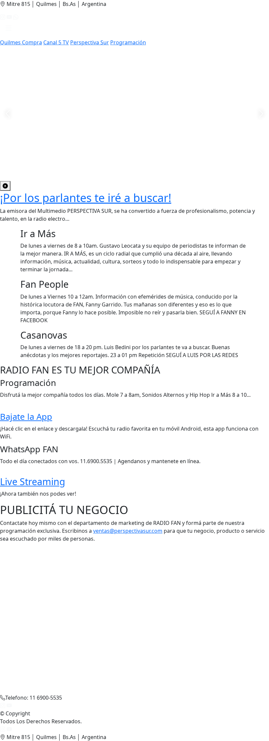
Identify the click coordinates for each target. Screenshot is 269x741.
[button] (8, 29)
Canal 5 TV (56, 42)
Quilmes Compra (21, 42)
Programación (128, 42)
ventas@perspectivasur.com (127, 530)
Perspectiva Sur (89, 42)
